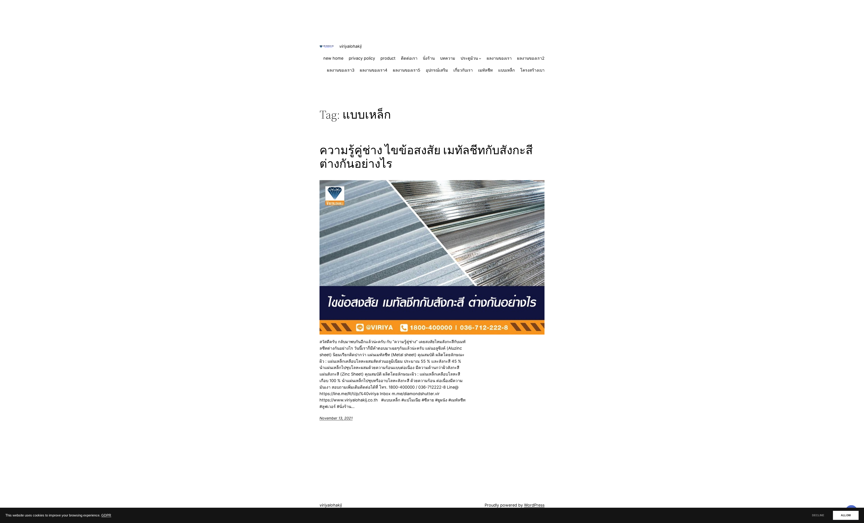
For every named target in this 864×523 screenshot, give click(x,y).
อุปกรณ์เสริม (437, 70)
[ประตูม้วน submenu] (480, 58)
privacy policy (362, 58)
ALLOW (846, 515)
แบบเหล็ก (506, 70)
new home (333, 58)
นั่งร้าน (429, 58)
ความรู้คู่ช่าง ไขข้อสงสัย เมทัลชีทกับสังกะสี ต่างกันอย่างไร (426, 156)
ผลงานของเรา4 (373, 70)
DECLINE (818, 515)
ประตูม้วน (469, 58)
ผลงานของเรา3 (340, 70)
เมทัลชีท (485, 70)
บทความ (447, 58)
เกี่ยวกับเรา (463, 70)
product (388, 58)
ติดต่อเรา (409, 58)
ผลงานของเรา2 (530, 58)
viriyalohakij (350, 46)
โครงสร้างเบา (532, 70)
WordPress (534, 505)
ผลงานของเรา (499, 58)
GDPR (106, 515)
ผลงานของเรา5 (406, 70)
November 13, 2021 (336, 418)
